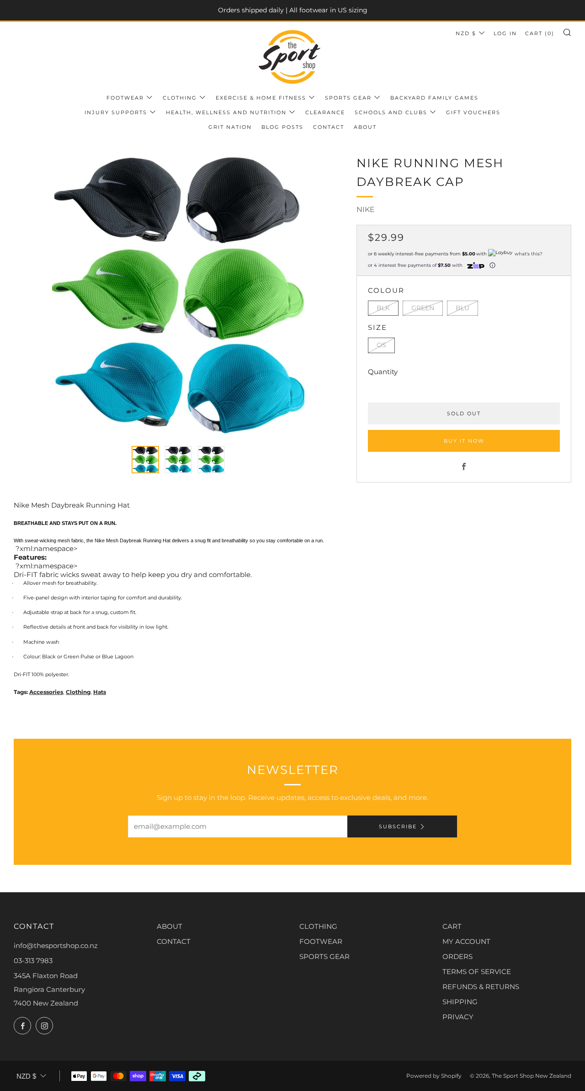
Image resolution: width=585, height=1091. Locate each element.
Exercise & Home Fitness (261, 98)
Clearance (325, 112)
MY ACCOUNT (466, 941)
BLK (383, 308)
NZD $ (466, 33)
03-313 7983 (33, 960)
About (365, 127)
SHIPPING (460, 1001)
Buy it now (464, 441)
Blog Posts (282, 127)
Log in (505, 33)
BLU (462, 308)
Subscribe (398, 826)
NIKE (365, 209)
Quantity (383, 371)
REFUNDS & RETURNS (480, 986)
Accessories (46, 691)
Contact (328, 127)
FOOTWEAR (320, 941)
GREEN (422, 308)
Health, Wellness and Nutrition (226, 112)
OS (381, 345)
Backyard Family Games (434, 98)
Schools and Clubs (391, 112)
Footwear (125, 98)
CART (452, 926)
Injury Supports (116, 112)
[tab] (145, 459)
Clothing (180, 98)
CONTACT (174, 941)
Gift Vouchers (473, 112)
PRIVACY (457, 1016)
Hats (99, 691)
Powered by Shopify (434, 1075)
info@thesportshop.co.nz (56, 945)
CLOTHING (318, 926)
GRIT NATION (230, 127)
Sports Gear (348, 98)
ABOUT (169, 926)
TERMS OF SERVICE (476, 971)
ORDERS (457, 956)
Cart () (539, 33)
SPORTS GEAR (324, 956)
